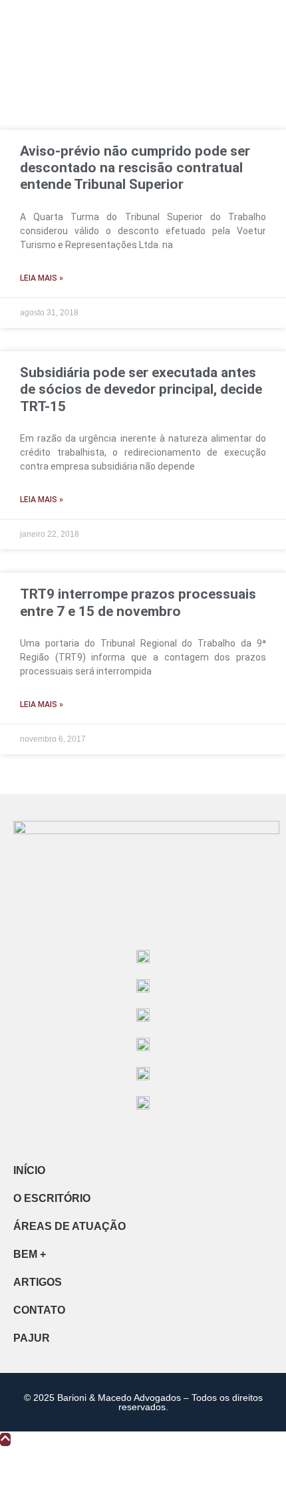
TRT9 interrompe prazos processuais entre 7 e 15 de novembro (138, 602)
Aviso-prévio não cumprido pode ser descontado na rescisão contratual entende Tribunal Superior (135, 167)
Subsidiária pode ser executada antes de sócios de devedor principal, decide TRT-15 (141, 389)
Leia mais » (41, 278)
